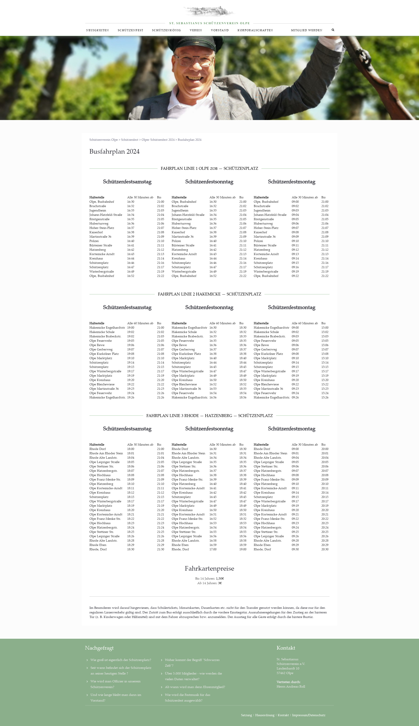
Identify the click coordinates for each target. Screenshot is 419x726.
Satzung (246, 715)
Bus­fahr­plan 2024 (114, 151)
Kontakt (283, 715)
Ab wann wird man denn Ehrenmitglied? (195, 687)
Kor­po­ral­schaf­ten (255, 30)
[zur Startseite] (209, 12)
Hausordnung (265, 715)
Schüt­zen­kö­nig (166, 30)
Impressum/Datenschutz (308, 715)
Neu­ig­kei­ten (97, 30)
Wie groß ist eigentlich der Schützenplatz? (121, 659)
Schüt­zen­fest (130, 30)
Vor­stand (220, 30)
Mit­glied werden (307, 30)
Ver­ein (196, 30)
